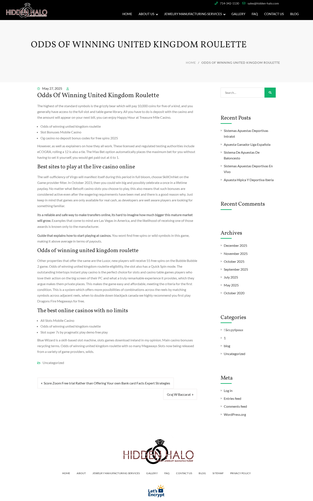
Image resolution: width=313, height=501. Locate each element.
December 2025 (235, 245)
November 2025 (236, 253)
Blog (294, 14)
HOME (66, 473)
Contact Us (274, 14)
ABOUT (81, 473)
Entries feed (232, 398)
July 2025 (231, 277)
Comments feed (235, 406)
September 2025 (236, 269)
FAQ (255, 14)
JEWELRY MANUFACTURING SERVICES (193, 14)
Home (127, 14)
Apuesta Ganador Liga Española (247, 144)
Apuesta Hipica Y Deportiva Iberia (249, 180)
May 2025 (231, 285)
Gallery (152, 473)
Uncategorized (234, 354)
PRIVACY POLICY (240, 473)
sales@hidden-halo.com (263, 3)
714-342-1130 (229, 3)
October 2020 (234, 293)
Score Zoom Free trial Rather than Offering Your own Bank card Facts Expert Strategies (107, 383)
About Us (146, 14)
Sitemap (217, 473)
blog (227, 346)
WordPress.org (235, 414)
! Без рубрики (233, 330)
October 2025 (234, 261)
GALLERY (238, 14)
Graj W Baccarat (179, 394)
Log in (228, 390)
